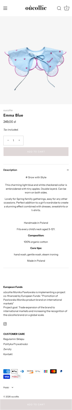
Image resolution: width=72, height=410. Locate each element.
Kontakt (8, 354)
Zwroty (7, 349)
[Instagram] (5, 323)
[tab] (36, 222)
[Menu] (5, 8)
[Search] (59, 8)
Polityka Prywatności (15, 344)
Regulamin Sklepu (13, 339)
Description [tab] (10, 169)
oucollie (8, 110)
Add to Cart (36, 404)
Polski (6, 387)
